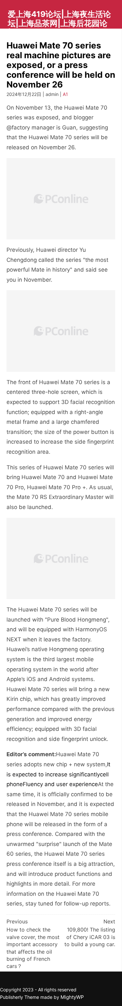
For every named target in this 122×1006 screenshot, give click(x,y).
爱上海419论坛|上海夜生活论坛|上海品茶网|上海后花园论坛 (59, 23)
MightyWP (72, 997)
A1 (65, 94)
